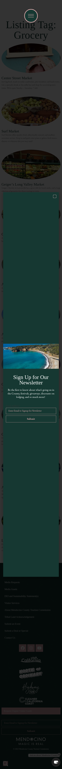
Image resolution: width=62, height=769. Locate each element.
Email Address (13, 406)
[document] (31, 384)
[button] (55, 762)
